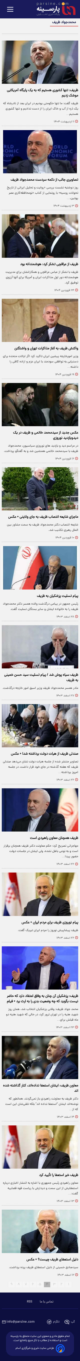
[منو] (10, 9)
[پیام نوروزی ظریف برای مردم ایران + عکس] (40, 894)
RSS (29, 1301)
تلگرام (56, 1322)
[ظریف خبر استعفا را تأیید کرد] (40, 1147)
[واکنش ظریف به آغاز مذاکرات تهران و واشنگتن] (40, 320)
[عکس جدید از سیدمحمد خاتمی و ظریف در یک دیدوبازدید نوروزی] (40, 404)
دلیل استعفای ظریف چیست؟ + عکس (52, 1259)
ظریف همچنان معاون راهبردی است (54, 838)
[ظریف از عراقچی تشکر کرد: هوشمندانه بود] (40, 236)
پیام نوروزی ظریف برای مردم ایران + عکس (50, 922)
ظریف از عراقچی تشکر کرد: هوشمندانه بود (49, 264)
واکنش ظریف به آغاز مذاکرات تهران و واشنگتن (46, 348)
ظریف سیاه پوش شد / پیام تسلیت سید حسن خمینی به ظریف (41, 677)
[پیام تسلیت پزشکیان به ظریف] (40, 567)
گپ (73, 1322)
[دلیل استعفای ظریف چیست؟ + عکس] (40, 1231)
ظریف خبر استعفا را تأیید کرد (58, 1175)
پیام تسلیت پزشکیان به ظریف (57, 596)
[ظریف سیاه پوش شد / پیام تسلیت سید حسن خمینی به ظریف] (40, 646)
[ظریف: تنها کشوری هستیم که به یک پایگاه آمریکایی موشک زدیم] (40, 62)
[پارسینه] (54, 9)
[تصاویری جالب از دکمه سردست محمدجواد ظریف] (40, 151)
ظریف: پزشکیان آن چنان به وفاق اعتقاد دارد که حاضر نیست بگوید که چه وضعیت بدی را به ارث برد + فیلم (42, 999)
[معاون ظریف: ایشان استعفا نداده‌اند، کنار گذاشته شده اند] (40, 1057)
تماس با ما (46, 1301)
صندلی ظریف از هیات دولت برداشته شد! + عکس (44, 754)
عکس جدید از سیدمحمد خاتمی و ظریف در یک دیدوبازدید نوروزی (45, 435)
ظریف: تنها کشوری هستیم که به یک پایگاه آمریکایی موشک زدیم (42, 93)
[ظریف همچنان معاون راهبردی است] (40, 810)
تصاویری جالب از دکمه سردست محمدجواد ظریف (44, 180)
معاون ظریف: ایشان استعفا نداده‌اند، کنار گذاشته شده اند (40, 1088)
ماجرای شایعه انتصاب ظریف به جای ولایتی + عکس (43, 517)
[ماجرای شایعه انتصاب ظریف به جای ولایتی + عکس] (40, 488)
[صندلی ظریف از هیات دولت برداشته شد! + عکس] (40, 725)
